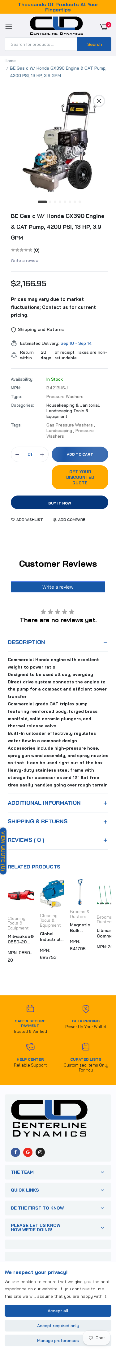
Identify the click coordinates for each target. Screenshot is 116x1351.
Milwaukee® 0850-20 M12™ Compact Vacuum (21, 939)
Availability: (22, 379)
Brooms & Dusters (79, 914)
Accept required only (58, 1325)
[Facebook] (15, 1152)
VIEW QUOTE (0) (3, 851)
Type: (16, 396)
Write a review (25, 260)
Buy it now (59, 503)
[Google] (27, 1152)
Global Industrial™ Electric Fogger (52, 936)
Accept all (58, 1311)
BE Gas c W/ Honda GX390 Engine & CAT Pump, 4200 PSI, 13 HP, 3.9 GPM (58, 226)
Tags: (16, 425)
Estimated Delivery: (39, 343)
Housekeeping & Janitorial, (73, 405)
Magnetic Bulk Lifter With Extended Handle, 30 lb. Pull (80, 927)
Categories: (22, 405)
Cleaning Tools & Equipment (18, 923)
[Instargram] (40, 1152)
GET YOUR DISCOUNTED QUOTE (80, 477)
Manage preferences (58, 1340)
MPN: (16, 388)
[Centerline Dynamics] (56, 27)
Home (10, 60)
